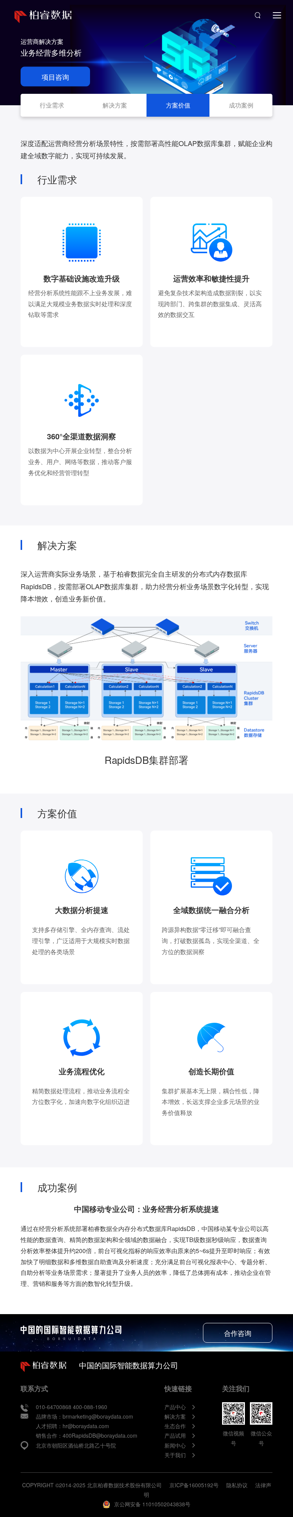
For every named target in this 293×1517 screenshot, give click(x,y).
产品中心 (175, 1407)
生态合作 (175, 1426)
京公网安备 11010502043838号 (152, 1504)
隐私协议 (237, 1485)
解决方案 (115, 105)
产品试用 (175, 1435)
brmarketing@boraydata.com (98, 1416)
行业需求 (52, 105)
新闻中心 (175, 1445)
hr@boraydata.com (86, 1426)
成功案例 (241, 105)
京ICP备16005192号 (194, 1485)
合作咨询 (237, 1333)
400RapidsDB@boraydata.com (100, 1435)
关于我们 (175, 1455)
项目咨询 (55, 76)
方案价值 (178, 105)
